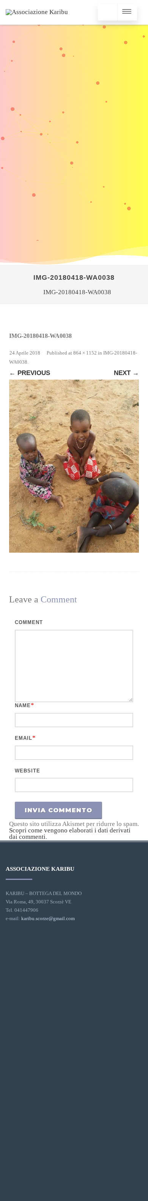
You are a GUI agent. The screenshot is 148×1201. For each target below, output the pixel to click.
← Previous (29, 373)
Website (27, 771)
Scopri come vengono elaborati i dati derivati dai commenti (70, 833)
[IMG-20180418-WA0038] (74, 466)
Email (23, 738)
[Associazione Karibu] (37, 12)
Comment (29, 622)
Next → (126, 373)
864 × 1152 (85, 353)
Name (23, 705)
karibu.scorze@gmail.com (48, 918)
